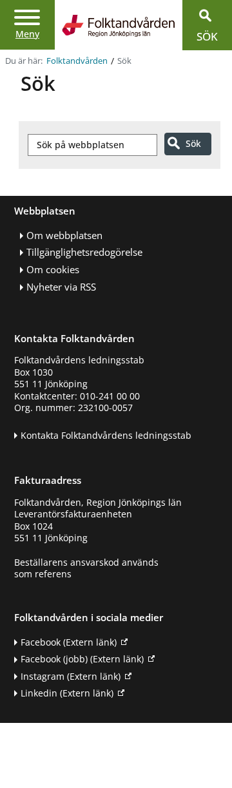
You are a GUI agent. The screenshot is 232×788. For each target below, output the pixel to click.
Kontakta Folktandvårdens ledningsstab (106, 435)
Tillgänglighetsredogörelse (84, 252)
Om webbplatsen (64, 235)
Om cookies (52, 269)
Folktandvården (77, 60)
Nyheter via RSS (61, 287)
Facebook (69, 642)
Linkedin (67, 693)
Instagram (71, 676)
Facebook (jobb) (82, 659)
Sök (193, 143)
